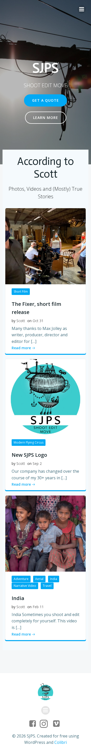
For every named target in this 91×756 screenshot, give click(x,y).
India (53, 579)
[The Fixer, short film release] (45, 246)
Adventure (21, 579)
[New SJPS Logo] (45, 397)
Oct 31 (38, 320)
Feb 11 (38, 606)
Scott (20, 320)
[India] (45, 533)
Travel (47, 586)
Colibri (60, 742)
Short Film (21, 291)
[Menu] (81, 9)
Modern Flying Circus (28, 442)
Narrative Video (25, 586)
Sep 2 (37, 463)
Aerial (39, 579)
